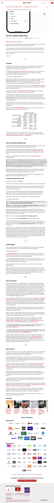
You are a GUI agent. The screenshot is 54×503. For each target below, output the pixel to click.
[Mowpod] (17, 425)
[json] (46, 500)
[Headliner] (9, 467)
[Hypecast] (9, 459)
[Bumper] (19, 447)
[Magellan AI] (44, 447)
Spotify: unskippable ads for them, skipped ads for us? (41, 411)
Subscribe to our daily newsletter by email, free (27, 480)
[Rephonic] (29, 463)
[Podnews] (24, 3)
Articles (16, 6)
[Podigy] (34, 467)
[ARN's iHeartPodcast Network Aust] (24, 455)
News (7, 6)
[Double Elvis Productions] (39, 463)
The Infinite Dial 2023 (11, 253)
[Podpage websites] (27, 440)
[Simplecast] (11, 435)
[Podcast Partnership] (14, 467)
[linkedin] (43, 500)
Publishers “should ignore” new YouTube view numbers (25, 411)
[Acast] (40, 440)
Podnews (8, 9)
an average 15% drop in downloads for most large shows (25, 134)
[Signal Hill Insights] (29, 472)
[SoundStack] (19, 455)
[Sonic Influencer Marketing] (44, 459)
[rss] (47, 500)
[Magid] (23, 430)
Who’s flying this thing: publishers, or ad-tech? (17, 411)
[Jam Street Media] (44, 463)
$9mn (22, 379)
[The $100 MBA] (30, 425)
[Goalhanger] (24, 447)
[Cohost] (30, 430)
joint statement (34, 337)
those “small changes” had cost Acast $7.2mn (24, 90)
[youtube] (45, 500)
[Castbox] (39, 455)
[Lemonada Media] (34, 463)
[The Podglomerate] (36, 425)
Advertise (32, 6)
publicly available (35, 320)
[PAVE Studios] (43, 430)
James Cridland (30, 38)
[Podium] (9, 451)
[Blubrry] (39, 451)
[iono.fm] (29, 459)
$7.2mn (31, 378)
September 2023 (27, 332)
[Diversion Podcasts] (14, 463)
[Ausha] (14, 455)
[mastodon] (41, 500)
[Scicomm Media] (17, 435)
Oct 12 (37, 83)
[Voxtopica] (34, 451)
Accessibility (11, 501)
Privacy (7, 501)
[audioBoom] (43, 435)
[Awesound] (20, 440)
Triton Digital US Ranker (18, 107)
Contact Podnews (17, 501)
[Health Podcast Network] (39, 459)
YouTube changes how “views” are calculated (33, 411)
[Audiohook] (36, 430)
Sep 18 (19, 76)
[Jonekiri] (44, 451)
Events (13, 6)
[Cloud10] (43, 425)
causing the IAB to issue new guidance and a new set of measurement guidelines (25, 385)
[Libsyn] (30, 435)
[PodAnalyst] (44, 455)
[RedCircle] (17, 430)
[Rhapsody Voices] (24, 463)
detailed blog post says (37, 150)
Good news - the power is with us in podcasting (9, 411)
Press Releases (26, 6)
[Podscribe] (36, 435)
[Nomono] (39, 447)
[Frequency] (24, 451)
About (36, 6)
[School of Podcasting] (44, 467)
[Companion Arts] (34, 459)
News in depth (15, 9)
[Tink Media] (19, 451)
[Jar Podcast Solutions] (14, 440)
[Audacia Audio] (9, 447)
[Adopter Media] (29, 467)
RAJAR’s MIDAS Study (15, 258)
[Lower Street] (24, 472)
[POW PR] (9, 455)
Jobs (10, 6)
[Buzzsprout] (11, 425)
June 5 (24, 68)
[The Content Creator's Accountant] (23, 435)
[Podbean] (23, 425)
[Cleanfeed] (24, 467)
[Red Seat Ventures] (14, 451)
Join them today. (38, 474)
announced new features (20, 71)
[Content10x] (19, 467)
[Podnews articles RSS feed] (47, 7)
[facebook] (42, 500)
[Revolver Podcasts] (39, 467)
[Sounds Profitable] (11, 430)
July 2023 (15, 327)
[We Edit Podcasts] (33, 440)
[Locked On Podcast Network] (24, 459)
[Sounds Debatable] (29, 447)
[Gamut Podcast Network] (14, 447)
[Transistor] (9, 463)
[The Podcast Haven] (34, 455)
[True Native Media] (34, 447)
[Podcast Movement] (29, 455)
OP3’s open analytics (40, 85)
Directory (21, 6)
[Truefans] (14, 459)
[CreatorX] (19, 463)
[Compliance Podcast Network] (19, 459)
